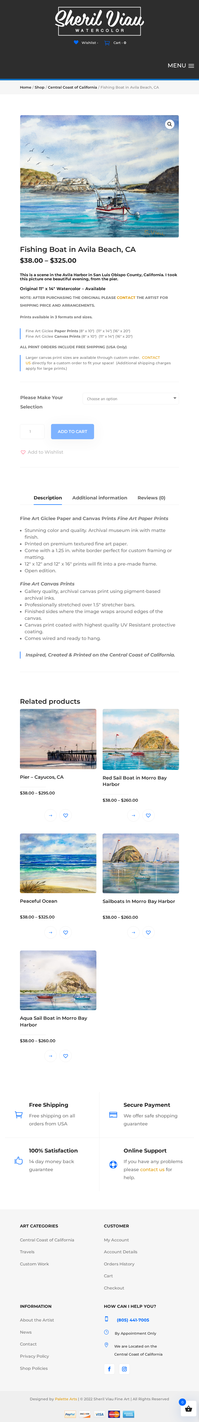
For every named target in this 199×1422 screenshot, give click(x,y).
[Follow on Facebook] (109, 1369)
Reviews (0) (151, 498)
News (26, 1332)
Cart (108, 1275)
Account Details (120, 1251)
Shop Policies (34, 1368)
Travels (27, 1251)
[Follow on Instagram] (124, 1369)
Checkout (114, 1288)
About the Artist (37, 1320)
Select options (50, 815)
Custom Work (34, 1264)
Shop (40, 87)
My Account (116, 1240)
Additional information (99, 498)
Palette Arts (66, 1399)
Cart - (119, 43)
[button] (169, 124)
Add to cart (72, 431)
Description (48, 498)
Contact (28, 1344)
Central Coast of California (72, 87)
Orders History (119, 1264)
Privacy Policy (34, 1356)
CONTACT (126, 297)
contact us (152, 1169)
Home (25, 87)
